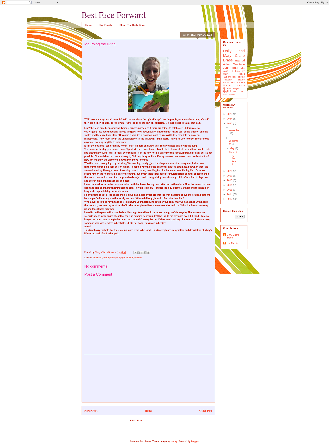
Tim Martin (232, 243)
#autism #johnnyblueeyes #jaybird (110, 257)
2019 (230, 175)
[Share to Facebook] (145, 252)
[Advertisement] (148, 378)
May (232, 148)
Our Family (105, 25)
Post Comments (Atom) (155, 420)
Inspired (239, 60)
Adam (226, 64)
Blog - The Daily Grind (132, 25)
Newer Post (91, 410)
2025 (230, 114)
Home (88, 25)
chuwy (174, 441)
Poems (226, 82)
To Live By (237, 71)
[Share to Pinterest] (148, 252)
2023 (230, 123)
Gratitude (239, 64)
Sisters (241, 80)
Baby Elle (238, 67)
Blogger (195, 441)
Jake (225, 71)
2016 (230, 185)
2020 (230, 171)
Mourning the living (233, 158)
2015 (230, 189)
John (226, 67)
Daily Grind (135, 257)
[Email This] (135, 252)
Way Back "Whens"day (234, 75)
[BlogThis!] (138, 252)
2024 (230, 118)
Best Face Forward (114, 14)
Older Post (205, 410)
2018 (230, 180)
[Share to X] (141, 252)
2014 (230, 194)
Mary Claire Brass (233, 236)
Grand (235, 91)
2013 (230, 199)
